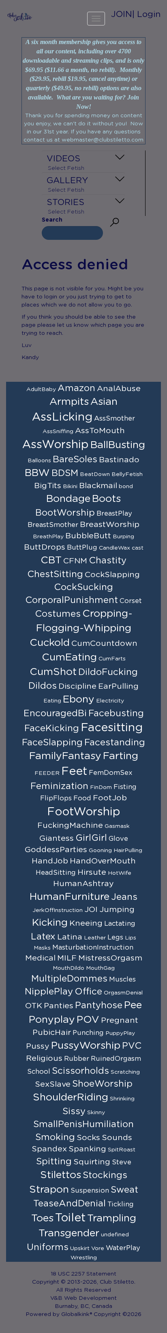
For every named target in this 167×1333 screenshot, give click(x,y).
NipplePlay (49, 991)
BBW (37, 473)
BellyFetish (127, 474)
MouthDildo (68, 968)
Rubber (76, 1059)
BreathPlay (48, 537)
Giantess (56, 838)
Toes (42, 1218)
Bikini (70, 486)
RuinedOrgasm (116, 1059)
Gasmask (117, 826)
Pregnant (119, 1020)
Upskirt (80, 1248)
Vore (97, 1248)
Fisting (125, 787)
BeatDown (95, 474)
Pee (133, 1005)
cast (137, 548)
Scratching (125, 1072)
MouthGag (100, 968)
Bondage (68, 499)
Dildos (42, 685)
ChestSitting (55, 574)
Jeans (124, 897)
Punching (88, 1033)
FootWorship (83, 812)
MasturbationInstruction (92, 947)
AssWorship (55, 445)
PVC (131, 1045)
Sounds (117, 1138)
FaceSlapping (52, 742)
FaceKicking (51, 728)
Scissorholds (80, 1070)
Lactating (119, 923)
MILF (67, 958)
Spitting (54, 1161)
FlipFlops (56, 798)
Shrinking (122, 1099)
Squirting (91, 1162)
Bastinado (119, 460)
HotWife (119, 873)
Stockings (105, 1175)
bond (126, 486)
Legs (115, 937)
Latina (69, 937)
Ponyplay (52, 1020)
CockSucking (83, 587)
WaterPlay (123, 1248)
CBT (51, 560)
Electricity (110, 701)
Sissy (74, 1111)
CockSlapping (112, 575)
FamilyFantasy (65, 756)
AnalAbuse (119, 389)
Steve (121, 1162)
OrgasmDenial (123, 993)
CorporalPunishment (71, 600)
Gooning (100, 850)
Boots (106, 499)
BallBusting (117, 445)
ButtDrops (44, 547)
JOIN (121, 14)
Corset (131, 601)
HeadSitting (56, 873)
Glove (118, 839)
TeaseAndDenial (69, 1203)
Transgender (69, 1233)
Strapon (49, 1190)
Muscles (122, 979)
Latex (43, 936)
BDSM (64, 473)
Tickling (120, 1204)
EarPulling (118, 686)
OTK (33, 1006)
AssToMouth (100, 431)
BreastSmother (53, 525)
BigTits (47, 486)
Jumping (117, 910)
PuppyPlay (120, 1033)
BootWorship (65, 512)
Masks (42, 948)
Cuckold (50, 643)
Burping (123, 537)
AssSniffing (58, 431)
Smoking (55, 1137)
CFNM (75, 561)
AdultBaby (41, 389)
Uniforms (48, 1247)
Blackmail (98, 486)
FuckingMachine (70, 825)
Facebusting (116, 713)
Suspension (90, 1190)
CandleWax (114, 548)
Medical (40, 958)
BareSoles (75, 459)
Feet (74, 771)
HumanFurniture (69, 897)
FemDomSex (111, 773)
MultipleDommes (69, 978)
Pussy (37, 1046)
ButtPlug (82, 547)
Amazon (76, 388)
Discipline (77, 686)
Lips (130, 938)
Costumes (58, 613)
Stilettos (60, 1175)
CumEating (69, 657)
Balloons (39, 460)
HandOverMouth (103, 861)
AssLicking (62, 417)
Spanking (87, 1149)
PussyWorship (85, 1046)
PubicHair (51, 1032)
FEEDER (47, 773)
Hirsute (91, 872)
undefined (115, 1235)
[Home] (19, 17)
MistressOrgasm (110, 958)
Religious (44, 1058)
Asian (104, 402)
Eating (52, 701)
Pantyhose (98, 1005)
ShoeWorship (102, 1083)
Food (82, 798)
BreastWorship (109, 525)
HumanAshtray (83, 884)
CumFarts (112, 659)
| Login (146, 14)
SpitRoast (121, 1150)
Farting (120, 756)
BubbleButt (88, 536)
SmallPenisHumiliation (83, 1124)
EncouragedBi (55, 713)
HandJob (50, 861)
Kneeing (86, 923)
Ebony (78, 699)
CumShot (53, 672)
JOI (91, 910)
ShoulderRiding (70, 1097)
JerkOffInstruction (57, 910)
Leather (95, 938)
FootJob (110, 798)
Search (52, 220)
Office (88, 991)
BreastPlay (114, 513)
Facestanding (114, 742)
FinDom (101, 787)
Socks (88, 1138)
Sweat (124, 1189)
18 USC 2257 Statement (83, 1274)
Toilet (70, 1218)
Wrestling (84, 1258)
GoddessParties (56, 850)
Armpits (69, 402)
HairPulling (127, 850)
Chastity (107, 560)
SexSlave (53, 1084)
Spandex (49, 1149)
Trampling (111, 1218)
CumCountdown (104, 643)
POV (88, 1020)
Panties (58, 1006)
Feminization (59, 786)
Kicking (50, 923)
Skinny (96, 1112)
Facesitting (112, 728)
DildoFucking (108, 672)
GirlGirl (91, 838)
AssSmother (114, 418)
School (38, 1072)
